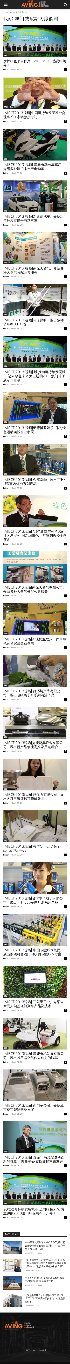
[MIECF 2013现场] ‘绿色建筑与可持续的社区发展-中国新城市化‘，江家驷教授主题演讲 (35, 535)
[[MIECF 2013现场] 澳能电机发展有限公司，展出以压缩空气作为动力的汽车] (35, 1034)
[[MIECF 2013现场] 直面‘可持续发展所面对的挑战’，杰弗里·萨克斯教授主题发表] (35, 1137)
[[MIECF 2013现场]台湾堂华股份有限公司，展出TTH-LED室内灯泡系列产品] (35, 878)
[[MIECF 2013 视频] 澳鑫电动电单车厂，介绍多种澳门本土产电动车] (35, 145)
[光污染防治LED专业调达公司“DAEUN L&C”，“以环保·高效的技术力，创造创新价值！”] (12, 1300)
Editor (6, 69)
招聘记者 (43, 1350)
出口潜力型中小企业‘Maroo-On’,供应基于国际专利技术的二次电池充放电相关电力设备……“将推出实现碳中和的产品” (45, 1263)
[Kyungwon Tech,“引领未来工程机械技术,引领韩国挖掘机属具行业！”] (12, 1283)
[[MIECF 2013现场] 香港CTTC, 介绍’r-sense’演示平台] (35, 826)
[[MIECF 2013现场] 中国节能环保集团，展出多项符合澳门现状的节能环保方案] (35, 930)
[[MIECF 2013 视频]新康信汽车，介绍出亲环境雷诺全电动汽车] (35, 196)
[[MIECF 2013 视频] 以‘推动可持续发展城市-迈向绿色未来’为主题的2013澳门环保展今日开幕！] (35, 352)
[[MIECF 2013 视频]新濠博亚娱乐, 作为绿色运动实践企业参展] (35, 408)
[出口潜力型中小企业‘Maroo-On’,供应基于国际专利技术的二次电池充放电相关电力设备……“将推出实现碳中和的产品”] (12, 1265)
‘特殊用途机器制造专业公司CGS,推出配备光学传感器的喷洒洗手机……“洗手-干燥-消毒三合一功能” (45, 1245)
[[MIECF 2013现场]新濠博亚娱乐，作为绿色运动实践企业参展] (35, 619)
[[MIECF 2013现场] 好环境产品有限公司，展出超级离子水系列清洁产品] (35, 671)
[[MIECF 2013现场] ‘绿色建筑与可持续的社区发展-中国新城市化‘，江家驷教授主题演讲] (35, 511)
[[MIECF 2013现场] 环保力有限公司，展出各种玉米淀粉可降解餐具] (35, 774)
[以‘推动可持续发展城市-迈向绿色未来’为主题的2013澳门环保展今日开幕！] (35, 1189)
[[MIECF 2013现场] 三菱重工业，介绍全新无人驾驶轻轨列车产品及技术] (35, 982)
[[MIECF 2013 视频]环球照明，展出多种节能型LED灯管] (35, 300)
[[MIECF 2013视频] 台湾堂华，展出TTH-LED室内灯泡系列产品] (35, 459)
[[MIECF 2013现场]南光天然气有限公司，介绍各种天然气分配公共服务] (35, 567)
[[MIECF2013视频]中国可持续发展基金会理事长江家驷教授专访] (35, 93)
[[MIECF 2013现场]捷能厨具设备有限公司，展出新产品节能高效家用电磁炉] (35, 723)
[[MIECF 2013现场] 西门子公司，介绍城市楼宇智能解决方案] (35, 1085)
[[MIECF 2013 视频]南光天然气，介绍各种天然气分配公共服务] (35, 248)
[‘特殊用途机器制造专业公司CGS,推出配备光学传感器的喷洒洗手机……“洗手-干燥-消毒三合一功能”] (12, 1247)
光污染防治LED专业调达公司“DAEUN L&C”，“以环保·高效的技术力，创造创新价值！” (45, 1298)
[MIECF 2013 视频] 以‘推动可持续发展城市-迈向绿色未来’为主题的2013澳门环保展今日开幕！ (34, 376)
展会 (5, 55)
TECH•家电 (8, 107)
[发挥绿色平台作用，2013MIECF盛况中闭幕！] (35, 41)
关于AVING (31, 1350)
